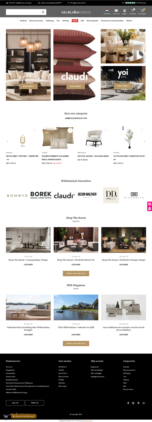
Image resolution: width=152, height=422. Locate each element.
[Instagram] (133, 403)
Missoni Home (64, 377)
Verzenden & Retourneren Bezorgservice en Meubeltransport (27, 386)
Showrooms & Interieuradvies (112, 21)
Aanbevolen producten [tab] (76, 118)
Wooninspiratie (92, 21)
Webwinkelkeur (88, 421)
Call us (15, 403)
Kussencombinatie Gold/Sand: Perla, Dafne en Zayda (55, 158)
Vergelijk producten (97, 377)
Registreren (95, 367)
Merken (129, 21)
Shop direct (28, 86)
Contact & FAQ (11, 389)
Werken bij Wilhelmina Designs (16, 392)
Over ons (9, 367)
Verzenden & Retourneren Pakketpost (19, 383)
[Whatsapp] (144, 403)
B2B (82, 21)
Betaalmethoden (12, 380)
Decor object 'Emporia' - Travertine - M (22, 158)
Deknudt (62, 383)
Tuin (58, 21)
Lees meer (28, 265)
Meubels (23, 21)
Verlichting (50, 21)
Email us (34, 403)
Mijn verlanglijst (96, 373)
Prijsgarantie (10, 370)
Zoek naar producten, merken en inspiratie (43, 12)
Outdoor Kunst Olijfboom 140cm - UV (129, 158)
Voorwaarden (10, 373)
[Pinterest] (138, 403)
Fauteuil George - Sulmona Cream (93, 156)
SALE (75, 21)
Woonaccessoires (36, 21)
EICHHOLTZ (63, 367)
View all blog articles (76, 273)
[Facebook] (128, 403)
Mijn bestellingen (97, 370)
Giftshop (65, 21)
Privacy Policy (10, 377)
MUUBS (61, 380)
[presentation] (7, 141)
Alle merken (63, 386)
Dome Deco (63, 373)
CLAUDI (61, 370)
